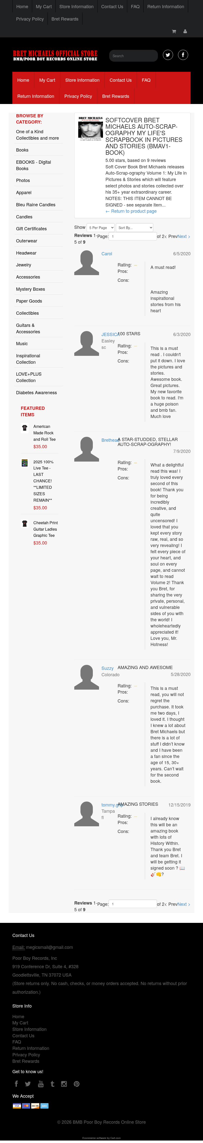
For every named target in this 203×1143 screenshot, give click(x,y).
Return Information (165, 6)
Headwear (26, 252)
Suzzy (108, 668)
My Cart (44, 6)
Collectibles (27, 313)
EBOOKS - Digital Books (33, 164)
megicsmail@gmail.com (49, 947)
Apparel (23, 192)
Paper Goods (29, 300)
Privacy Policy (30, 18)
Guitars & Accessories (28, 328)
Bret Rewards (64, 18)
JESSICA (111, 334)
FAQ (135, 6)
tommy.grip (112, 804)
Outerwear (26, 240)
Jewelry (23, 264)
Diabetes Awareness (36, 392)
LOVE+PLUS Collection (29, 376)
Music (22, 343)
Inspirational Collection (28, 358)
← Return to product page (131, 211)
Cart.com (115, 1138)
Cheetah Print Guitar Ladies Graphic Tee (45, 529)
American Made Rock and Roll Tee (44, 432)
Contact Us (112, 6)
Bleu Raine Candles (35, 204)
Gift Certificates (31, 228)
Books (22, 149)
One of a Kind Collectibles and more (37, 134)
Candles (24, 216)
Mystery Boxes (30, 289)
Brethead (111, 440)
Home (22, 6)
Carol (107, 253)
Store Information (76, 6)
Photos (23, 180)
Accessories (28, 276)
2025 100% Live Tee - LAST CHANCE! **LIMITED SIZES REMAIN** (43, 481)
